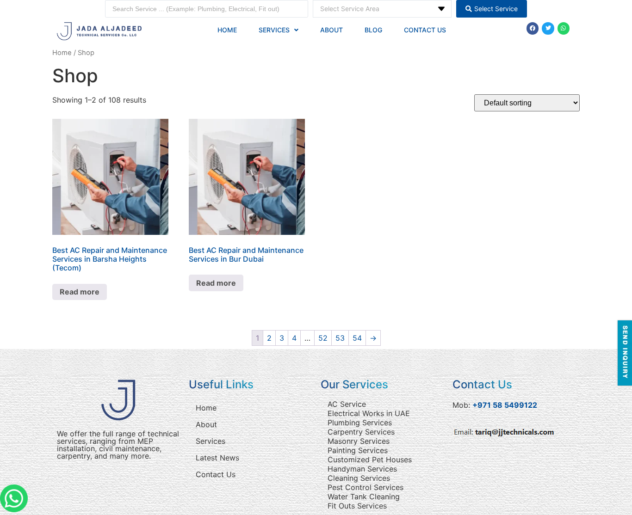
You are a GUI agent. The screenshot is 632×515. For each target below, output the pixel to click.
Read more (79, 291)
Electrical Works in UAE (369, 413)
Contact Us (425, 30)
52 (323, 338)
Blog (373, 30)
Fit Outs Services (357, 505)
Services (274, 30)
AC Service (347, 404)
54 (357, 338)
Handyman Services (362, 468)
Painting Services (358, 450)
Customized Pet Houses (370, 459)
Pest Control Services (365, 487)
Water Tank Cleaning (364, 496)
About (331, 30)
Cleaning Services (359, 478)
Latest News (217, 457)
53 (340, 338)
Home (227, 30)
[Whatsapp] (564, 28)
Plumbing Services (360, 422)
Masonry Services (359, 441)
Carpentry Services (361, 431)
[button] (278, 30)
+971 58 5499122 (504, 405)
